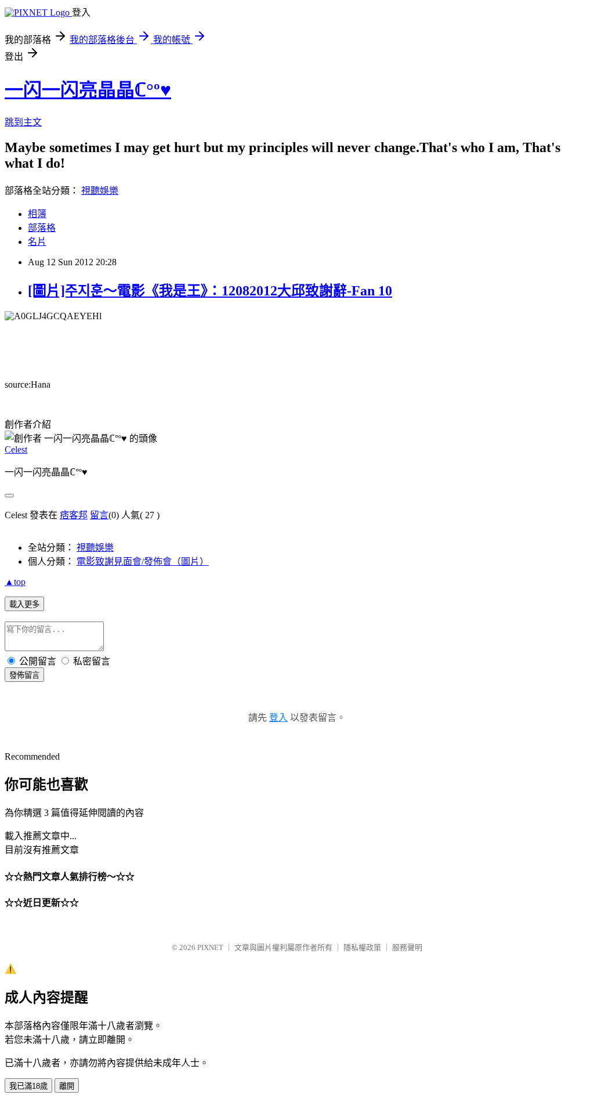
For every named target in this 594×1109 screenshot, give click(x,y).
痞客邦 (74, 515)
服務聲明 (407, 947)
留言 (99, 515)
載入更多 (24, 604)
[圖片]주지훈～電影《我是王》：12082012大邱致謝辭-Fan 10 (210, 290)
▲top (15, 582)
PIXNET (210, 947)
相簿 (37, 214)
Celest (16, 449)
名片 (37, 242)
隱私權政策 (362, 947)
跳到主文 (23, 122)
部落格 (42, 228)
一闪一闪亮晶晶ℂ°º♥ (88, 90)
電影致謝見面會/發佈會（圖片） (143, 561)
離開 (66, 1086)
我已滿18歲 (28, 1086)
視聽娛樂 (99, 191)
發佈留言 (24, 675)
